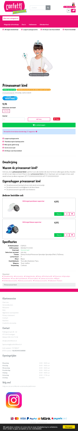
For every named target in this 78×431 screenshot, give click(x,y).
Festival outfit (47, 276)
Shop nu (59, 214)
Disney (39, 276)
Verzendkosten (7, 305)
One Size (6, 111)
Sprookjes (66, 276)
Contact (5, 318)
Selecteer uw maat (9, 107)
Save (58, 119)
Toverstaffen (33, 278)
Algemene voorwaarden (10, 313)
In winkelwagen (40, 125)
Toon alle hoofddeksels (20, 278)
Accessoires (19, 276)
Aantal (4, 116)
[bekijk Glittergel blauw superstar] (12, 229)
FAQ (3, 310)
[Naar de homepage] (15, 7)
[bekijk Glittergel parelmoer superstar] (12, 208)
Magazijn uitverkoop (11, 24)
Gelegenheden (30, 276)
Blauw (57, 278)
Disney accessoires (25, 281)
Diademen (6, 278)
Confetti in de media (9, 323)
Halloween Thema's (55, 281)
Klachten (5, 320)
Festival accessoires (40, 281)
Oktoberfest (44, 24)
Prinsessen (58, 276)
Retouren (5, 307)
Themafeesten (8, 276)
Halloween (33, 24)
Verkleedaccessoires (10, 281)
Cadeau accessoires (47, 278)
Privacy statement (8, 315)
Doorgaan (69, 427)
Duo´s (24, 24)
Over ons (5, 302)
